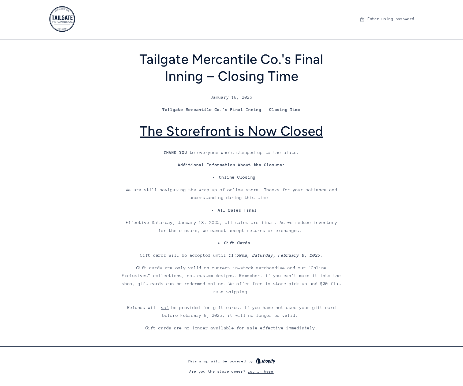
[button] (387, 19)
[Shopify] (265, 361)
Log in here (261, 371)
